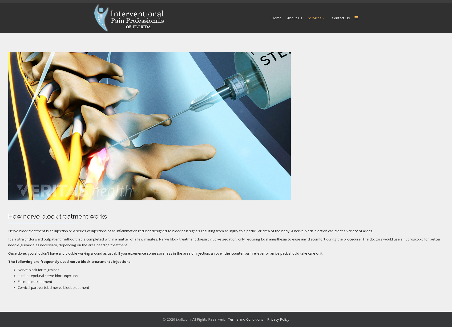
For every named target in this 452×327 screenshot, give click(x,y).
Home (276, 18)
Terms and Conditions (246, 319)
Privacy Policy (278, 319)
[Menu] (356, 18)
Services (315, 18)
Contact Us (341, 18)
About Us (294, 18)
